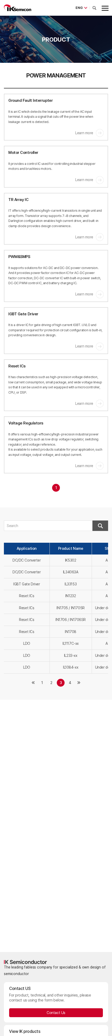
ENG (79, 8)
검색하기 (100, 525)
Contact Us (56, 1013)
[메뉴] (104, 8)
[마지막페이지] (79, 683)
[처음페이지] (33, 683)
